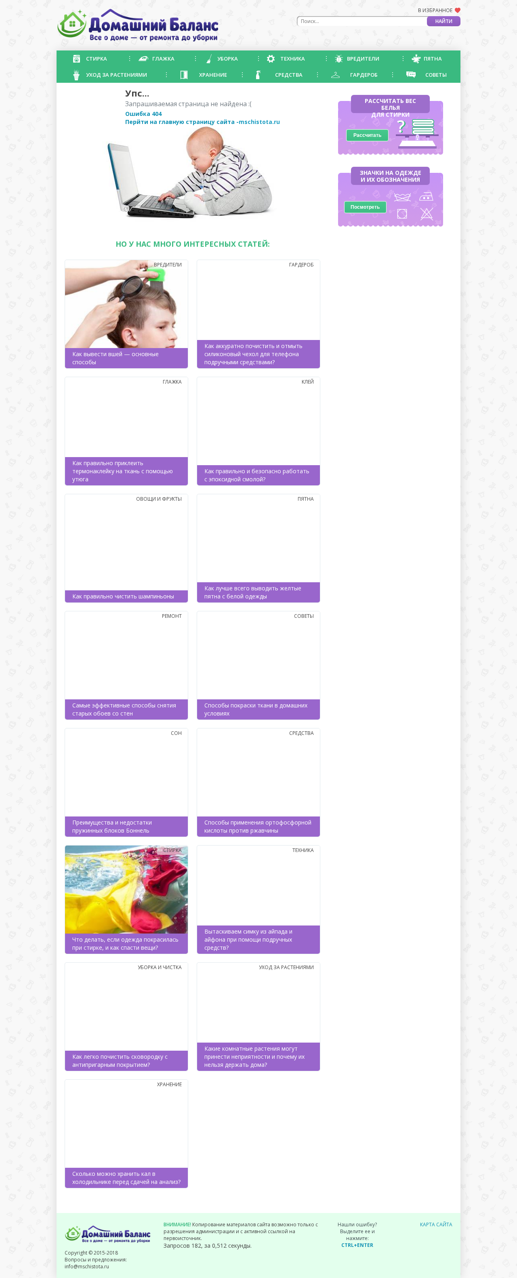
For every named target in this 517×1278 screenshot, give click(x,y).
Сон (176, 733)
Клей (308, 381)
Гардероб (364, 74)
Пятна (433, 58)
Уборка (227, 58)
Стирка (96, 58)
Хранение (213, 74)
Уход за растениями (116, 74)
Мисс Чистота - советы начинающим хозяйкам (137, 25)
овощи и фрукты (159, 498)
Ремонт (172, 616)
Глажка (163, 58)
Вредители (363, 58)
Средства (289, 74)
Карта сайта (436, 1224)
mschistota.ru (259, 122)
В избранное (435, 10)
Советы (436, 74)
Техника (292, 58)
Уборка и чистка (160, 967)
